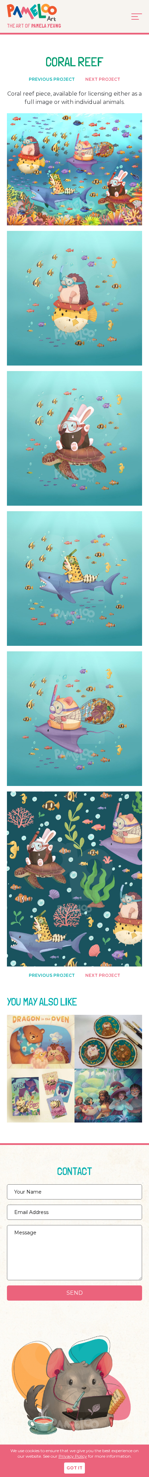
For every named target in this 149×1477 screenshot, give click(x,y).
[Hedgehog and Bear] (108, 1042)
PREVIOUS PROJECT (52, 79)
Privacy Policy (73, 1456)
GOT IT (74, 1467)
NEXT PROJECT (102, 79)
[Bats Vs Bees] (40, 1096)
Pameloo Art (42, 12)
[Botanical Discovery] (108, 1096)
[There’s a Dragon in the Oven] (40, 1042)
